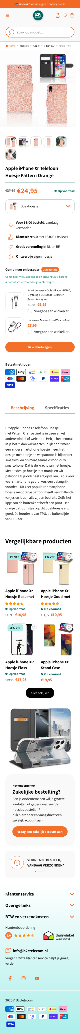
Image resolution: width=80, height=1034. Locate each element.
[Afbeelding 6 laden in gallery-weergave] (10, 154)
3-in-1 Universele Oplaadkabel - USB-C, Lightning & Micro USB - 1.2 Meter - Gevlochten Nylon (49, 295)
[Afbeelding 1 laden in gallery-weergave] (10, 141)
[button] (7, 15)
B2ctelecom (24, 1000)
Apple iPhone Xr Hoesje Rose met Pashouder (19, 596)
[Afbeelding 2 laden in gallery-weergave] (23, 141)
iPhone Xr (49, 45)
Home (12, 45)
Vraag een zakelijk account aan (40, 831)
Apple (36, 45)
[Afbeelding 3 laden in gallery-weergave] (36, 141)
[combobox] (40, 32)
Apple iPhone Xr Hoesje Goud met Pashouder (55, 596)
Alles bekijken (40, 693)
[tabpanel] (40, 473)
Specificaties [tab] (57, 408)
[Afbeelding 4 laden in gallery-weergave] (48, 141)
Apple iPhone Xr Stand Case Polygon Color (54, 667)
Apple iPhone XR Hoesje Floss (19, 664)
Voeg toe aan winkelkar (51, 311)
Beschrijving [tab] (22, 408)
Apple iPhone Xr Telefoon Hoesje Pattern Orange (67, 45)
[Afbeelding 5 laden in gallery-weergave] (61, 141)
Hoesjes (24, 45)
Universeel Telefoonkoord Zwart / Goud (49, 320)
